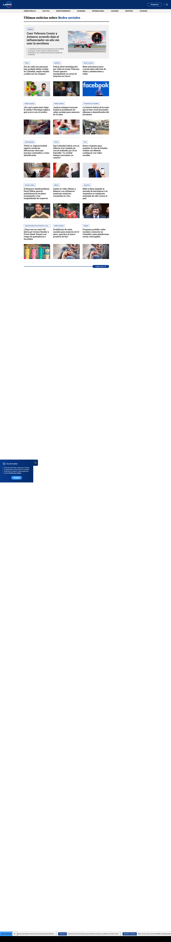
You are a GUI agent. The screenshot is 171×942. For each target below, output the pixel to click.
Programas (155, 4)
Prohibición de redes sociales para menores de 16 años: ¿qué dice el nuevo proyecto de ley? (66, 233)
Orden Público (30, 11)
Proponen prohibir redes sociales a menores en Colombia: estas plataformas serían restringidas (96, 233)
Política (45, 11)
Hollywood (35, 934)
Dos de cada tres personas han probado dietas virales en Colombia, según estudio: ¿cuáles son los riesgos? (36, 70)
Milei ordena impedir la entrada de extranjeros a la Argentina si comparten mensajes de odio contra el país (95, 193)
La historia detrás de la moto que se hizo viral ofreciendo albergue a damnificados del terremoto (96, 111)
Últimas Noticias (6, 934)
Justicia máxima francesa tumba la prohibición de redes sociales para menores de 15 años (66, 111)
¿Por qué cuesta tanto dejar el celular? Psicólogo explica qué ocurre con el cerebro (37, 109)
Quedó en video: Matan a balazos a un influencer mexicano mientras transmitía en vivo (64, 192)
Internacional (98, 11)
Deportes (129, 11)
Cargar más (99, 266)
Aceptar (16, 478)
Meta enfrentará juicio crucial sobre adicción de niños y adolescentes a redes (94, 70)
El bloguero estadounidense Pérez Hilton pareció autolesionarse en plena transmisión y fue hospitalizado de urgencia (36, 193)
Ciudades (115, 11)
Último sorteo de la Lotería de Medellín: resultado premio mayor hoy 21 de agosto (135, 934)
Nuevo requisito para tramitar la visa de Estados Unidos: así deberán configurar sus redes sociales (95, 150)
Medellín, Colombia (102, 934)
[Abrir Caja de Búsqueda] (167, 5)
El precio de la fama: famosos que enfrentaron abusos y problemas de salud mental (66, 934)
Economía (81, 11)
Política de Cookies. (15, 473)
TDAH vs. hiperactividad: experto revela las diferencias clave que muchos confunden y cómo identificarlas (36, 150)
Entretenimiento (63, 11)
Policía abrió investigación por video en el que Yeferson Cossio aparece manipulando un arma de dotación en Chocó (66, 71)
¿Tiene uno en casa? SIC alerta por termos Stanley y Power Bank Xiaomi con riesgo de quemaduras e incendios (36, 234)
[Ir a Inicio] (7, 5)
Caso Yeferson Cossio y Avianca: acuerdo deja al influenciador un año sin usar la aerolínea (43, 38)
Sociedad (143, 11)
